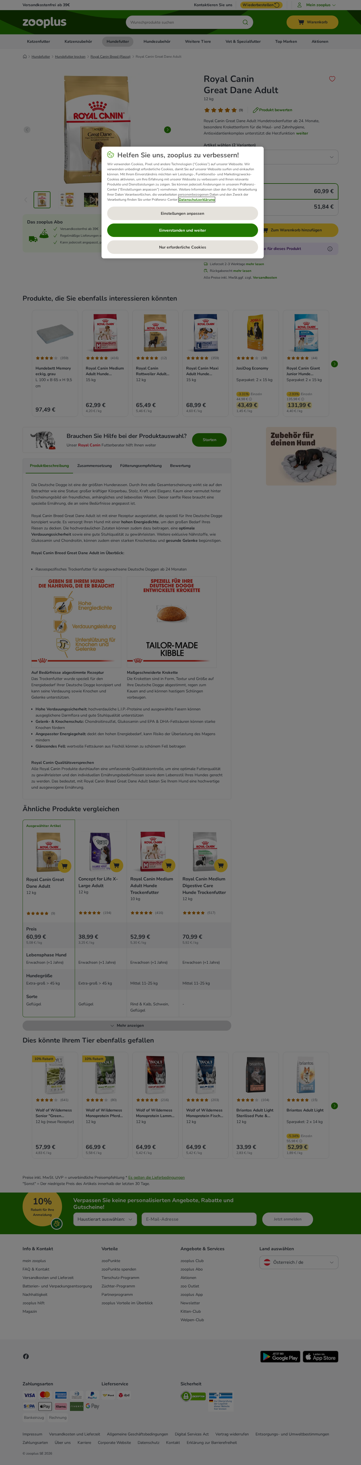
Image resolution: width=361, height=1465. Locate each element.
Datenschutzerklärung (197, 199)
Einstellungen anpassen (182, 213)
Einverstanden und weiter (182, 230)
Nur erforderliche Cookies (182, 247)
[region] (183, 203)
